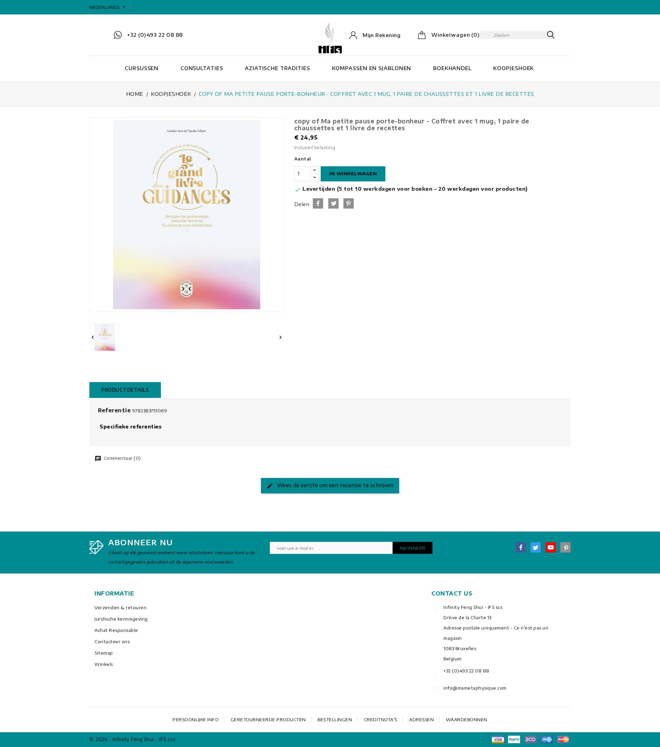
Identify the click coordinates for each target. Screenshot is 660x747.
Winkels (104, 664)
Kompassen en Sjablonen (371, 68)
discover (514, 739)
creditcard (563, 739)
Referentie (114, 410)
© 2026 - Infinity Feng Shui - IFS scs (132, 739)
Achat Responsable (116, 630)
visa (497, 739)
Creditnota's (380, 719)
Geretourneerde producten (268, 719)
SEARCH (551, 35)
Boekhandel (452, 68)
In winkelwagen (353, 173)
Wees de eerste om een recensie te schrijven (335, 485)
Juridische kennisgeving (121, 619)
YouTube (551, 547)
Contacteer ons (112, 641)
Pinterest (348, 203)
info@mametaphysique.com (475, 688)
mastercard (546, 739)
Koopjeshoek (513, 68)
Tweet (333, 203)
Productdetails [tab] (125, 390)
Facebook (521, 547)
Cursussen (141, 68)
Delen (318, 203)
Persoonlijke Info (196, 719)
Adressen (421, 719)
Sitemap (104, 653)
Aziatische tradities (277, 68)
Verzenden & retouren (120, 607)
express (530, 739)
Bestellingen (335, 719)
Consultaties (201, 68)
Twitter (535, 547)
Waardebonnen (466, 719)
